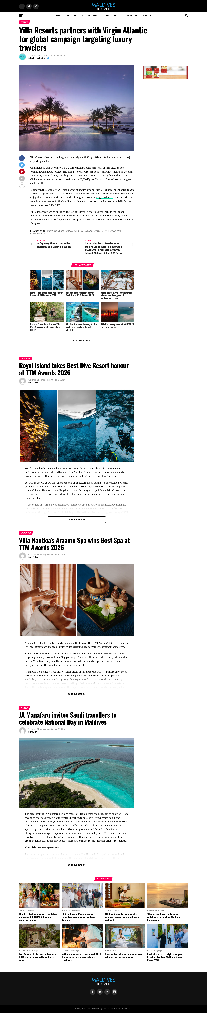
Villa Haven (98, 219)
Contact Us (146, 15)
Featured (52, 231)
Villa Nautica (102, 231)
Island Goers (91, 15)
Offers (117, 15)
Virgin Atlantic (104, 197)
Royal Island (73, 231)
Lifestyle (77, 15)
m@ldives (35, 382)
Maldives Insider (38, 58)
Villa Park (116, 231)
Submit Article (130, 15)
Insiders (105, 15)
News (66, 15)
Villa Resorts (37, 211)
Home (58, 15)
